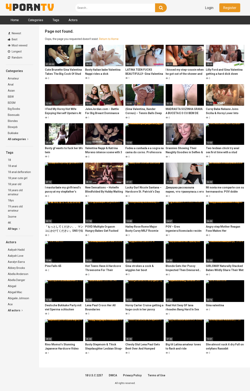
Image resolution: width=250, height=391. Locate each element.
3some (12, 216)
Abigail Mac (15, 292)
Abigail (12, 286)
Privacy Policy (132, 375)
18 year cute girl (17, 178)
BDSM (11, 102)
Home (15, 20)
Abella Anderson (18, 274)
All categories (17, 139)
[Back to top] (237, 379)
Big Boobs (14, 108)
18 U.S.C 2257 (94, 375)
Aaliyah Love (15, 255)
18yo (11, 200)
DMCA (113, 375)
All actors (14, 310)
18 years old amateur (15, 192)
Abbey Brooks (16, 267)
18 (9, 159)
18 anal (12, 166)
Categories (35, 20)
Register (229, 8)
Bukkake (13, 133)
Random (16, 57)
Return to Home (109, 39)
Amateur (13, 78)
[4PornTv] (30, 8)
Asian (11, 90)
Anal (10, 84)
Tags (56, 20)
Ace (10, 304)
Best (14, 39)
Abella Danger (16, 280)
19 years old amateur (15, 208)
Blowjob (13, 127)
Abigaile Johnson (18, 298)
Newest (16, 33)
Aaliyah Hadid (16, 249)
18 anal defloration (19, 172)
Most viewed (19, 45)
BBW (11, 96)
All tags (13, 228)
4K (9, 222)
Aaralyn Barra (16, 261)
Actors (73, 20)
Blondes (13, 121)
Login (209, 8)
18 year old (14, 184)
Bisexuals (14, 114)
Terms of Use (156, 375)
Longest (16, 51)
